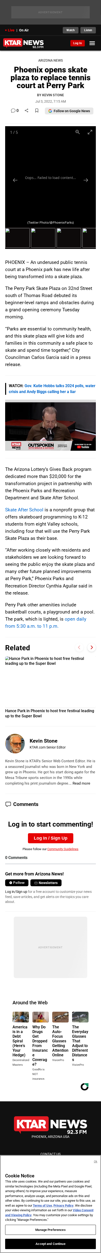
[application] (50, 425)
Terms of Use (42, 1205)
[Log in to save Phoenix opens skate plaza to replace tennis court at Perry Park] (36, 111)
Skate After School (24, 510)
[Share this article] (26, 111)
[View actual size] (77, 132)
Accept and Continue (50, 1244)
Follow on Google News (72, 111)
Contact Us (50, 1154)
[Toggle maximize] (90, 132)
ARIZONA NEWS (50, 60)
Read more (81, 783)
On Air (24, 30)
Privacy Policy (63, 1205)
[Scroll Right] (91, 647)
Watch (70, 30)
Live (11, 30)
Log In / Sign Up (50, 838)
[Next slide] (86, 180)
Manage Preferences (50, 1230)
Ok (95, 1161)
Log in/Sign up (16, 892)
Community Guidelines (62, 849)
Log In (77, 43)
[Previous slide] (15, 180)
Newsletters (48, 883)
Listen (88, 30)
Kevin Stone (43, 741)
